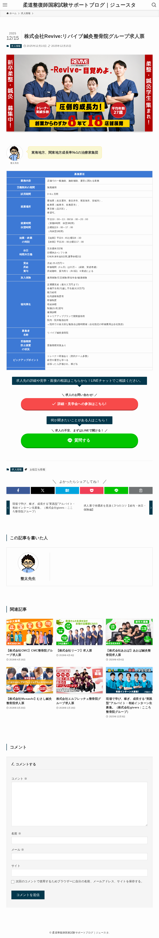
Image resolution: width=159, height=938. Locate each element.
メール (17, 849)
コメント (19, 778)
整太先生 (28, 579)
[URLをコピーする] (141, 490)
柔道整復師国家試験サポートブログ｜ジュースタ (79, 4)
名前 (16, 833)
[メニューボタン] (5, 5)
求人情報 (16, 46)
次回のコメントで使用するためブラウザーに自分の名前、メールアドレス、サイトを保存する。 (80, 881)
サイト (15, 865)
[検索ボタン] (154, 5)
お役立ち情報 (37, 469)
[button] (18, 490)
